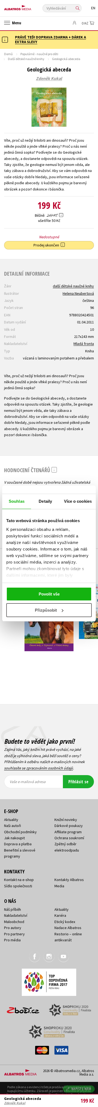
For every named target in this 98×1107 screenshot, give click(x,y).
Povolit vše (49, 594)
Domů (8, 54)
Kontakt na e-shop (19, 879)
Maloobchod (14, 921)
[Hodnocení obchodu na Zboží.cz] (23, 1008)
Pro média (12, 940)
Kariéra (60, 915)
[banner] (28, 6)
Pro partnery (14, 934)
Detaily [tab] (45, 501)
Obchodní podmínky (20, 831)
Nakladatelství (15, 915)
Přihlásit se (78, 782)
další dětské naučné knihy (73, 286)
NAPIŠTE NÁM (81, 1089)
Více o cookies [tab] (78, 501)
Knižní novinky (65, 819)
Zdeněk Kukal (49, 78)
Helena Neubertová (78, 293)
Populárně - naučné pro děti (39, 54)
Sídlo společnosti (18, 885)
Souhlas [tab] (16, 501)
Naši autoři (12, 825)
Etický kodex (64, 921)
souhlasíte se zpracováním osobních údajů (38, 768)
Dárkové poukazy (68, 825)
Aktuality (11, 819)
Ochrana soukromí (69, 837)
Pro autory (12, 927)
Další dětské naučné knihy (26, 59)
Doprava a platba (18, 843)
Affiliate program (68, 831)
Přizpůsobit (46, 610)
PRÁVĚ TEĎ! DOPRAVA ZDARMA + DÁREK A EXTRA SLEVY (50, 39)
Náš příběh (12, 909)
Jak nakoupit (14, 837)
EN (93, 8)
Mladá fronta (84, 343)
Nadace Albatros (67, 927)
